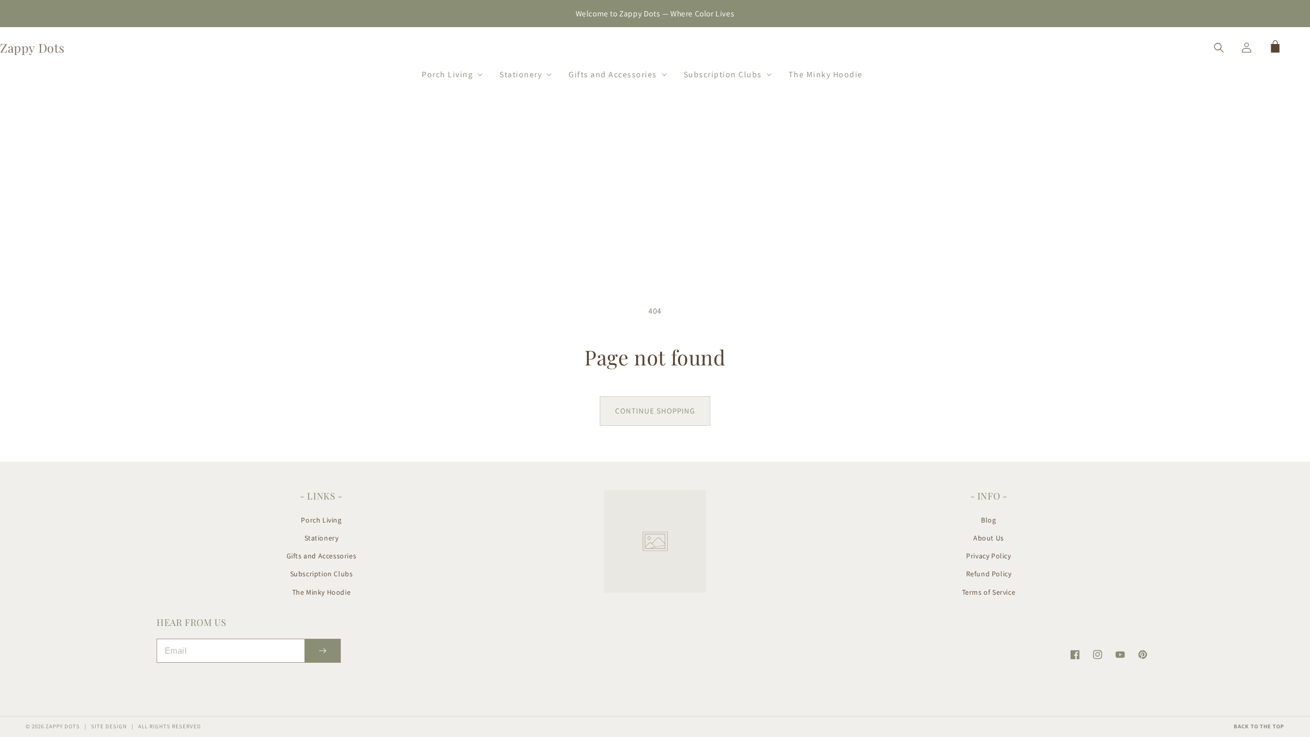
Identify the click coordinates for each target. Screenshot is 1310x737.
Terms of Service (989, 592)
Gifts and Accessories (322, 555)
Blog (988, 520)
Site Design (109, 726)
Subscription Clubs (321, 573)
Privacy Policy (988, 555)
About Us (988, 538)
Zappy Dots (63, 726)
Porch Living (321, 520)
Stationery (321, 538)
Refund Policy (989, 573)
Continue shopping (655, 411)
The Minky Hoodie (321, 592)
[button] (448, 72)
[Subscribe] (322, 650)
